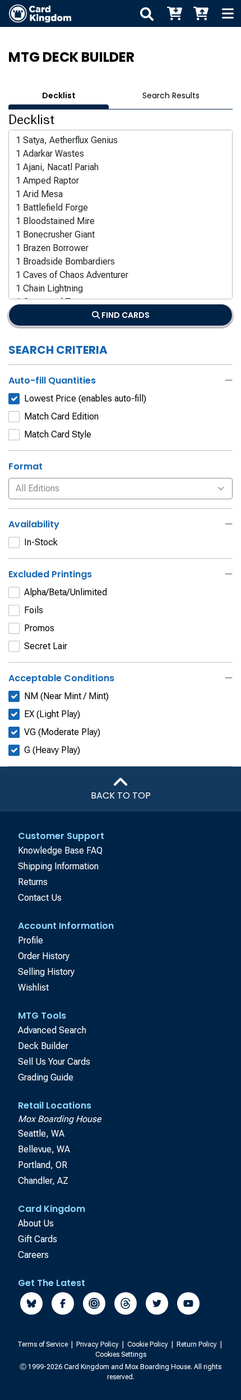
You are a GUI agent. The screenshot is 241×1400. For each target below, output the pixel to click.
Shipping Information (58, 866)
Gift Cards (37, 1239)
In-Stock (41, 542)
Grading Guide (45, 1077)
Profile (30, 940)
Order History (43, 956)
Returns (33, 882)
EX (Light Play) (52, 714)
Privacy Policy (98, 1344)
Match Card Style (57, 434)
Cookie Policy (148, 1344)
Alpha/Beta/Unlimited (65, 592)
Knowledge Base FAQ (60, 850)
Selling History (46, 971)
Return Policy (198, 1344)
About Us (36, 1223)
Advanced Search (52, 1030)
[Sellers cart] (200, 13)
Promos (39, 628)
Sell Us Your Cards (54, 1061)
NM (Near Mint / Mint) (66, 696)
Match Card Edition (61, 416)
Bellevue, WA (44, 1149)
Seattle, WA (41, 1133)
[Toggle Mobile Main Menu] (227, 13)
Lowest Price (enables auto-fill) (85, 398)
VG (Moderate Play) (62, 732)
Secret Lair (45, 646)
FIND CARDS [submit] (125, 315)
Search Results (171, 95)
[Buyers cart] (173, 13)
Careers (33, 1254)
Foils (33, 610)
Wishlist (33, 987)
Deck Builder (43, 1046)
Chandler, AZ (43, 1180)
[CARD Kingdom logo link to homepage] (35, 13)
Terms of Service (43, 1344)
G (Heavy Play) (52, 750)
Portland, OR (42, 1165)
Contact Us (40, 897)
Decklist (59, 95)
